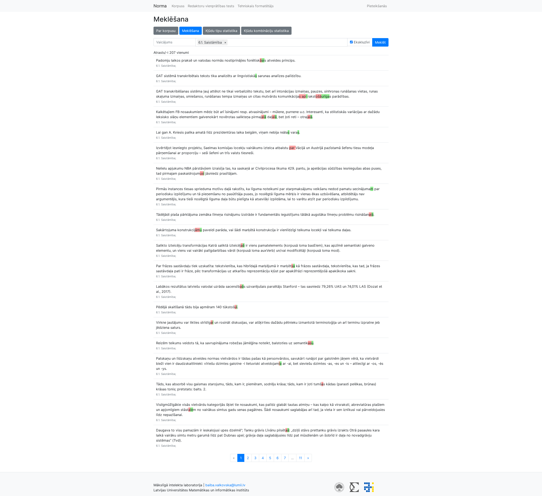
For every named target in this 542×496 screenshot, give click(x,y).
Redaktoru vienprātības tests (211, 6)
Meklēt (380, 42)
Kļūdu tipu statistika (221, 31)
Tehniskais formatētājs (256, 6)
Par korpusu (166, 31)
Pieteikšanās (377, 6)
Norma (160, 5)
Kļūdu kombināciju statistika (266, 31)
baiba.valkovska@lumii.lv (225, 485)
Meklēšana (190, 31)
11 (300, 458)
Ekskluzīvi (361, 42)
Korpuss (178, 6)
